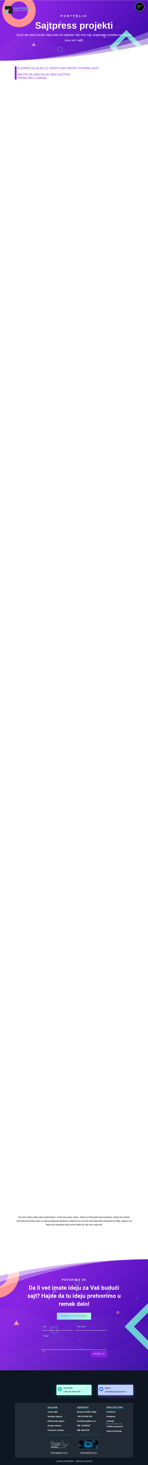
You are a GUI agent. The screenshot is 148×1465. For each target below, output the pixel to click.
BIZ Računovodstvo (24, 322)
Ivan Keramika (84, 665)
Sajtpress (68, 1461)
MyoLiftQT (82, 749)
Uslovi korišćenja (114, 1431)
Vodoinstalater (22, 151)
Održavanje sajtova (56, 1421)
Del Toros (19, 917)
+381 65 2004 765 (84, 1416)
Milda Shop (20, 493)
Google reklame (54, 1426)
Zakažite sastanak (74, 1316)
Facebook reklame (56, 1430)
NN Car (80, 833)
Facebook (110, 1412)
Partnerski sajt (59, 1453)
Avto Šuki (82, 1001)
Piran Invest (83, 322)
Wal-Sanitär (20, 1092)
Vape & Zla (20, 665)
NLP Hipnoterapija (24, 407)
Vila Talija (82, 1180)
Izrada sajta (53, 1412)
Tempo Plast (21, 239)
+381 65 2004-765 (71, 1391)
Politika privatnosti (114, 1427)
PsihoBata (20, 1001)
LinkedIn (110, 1421)
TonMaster (20, 749)
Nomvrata (19, 581)
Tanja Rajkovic (84, 493)
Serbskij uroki (84, 917)
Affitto (80, 407)
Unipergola (82, 581)
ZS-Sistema (83, 239)
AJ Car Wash (83, 1092)
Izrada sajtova (84, 1461)
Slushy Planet (84, 151)
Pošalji (98, 1354)
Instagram (110, 1416)
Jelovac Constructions (26, 1180)
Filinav (18, 833)
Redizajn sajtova (55, 1416)
